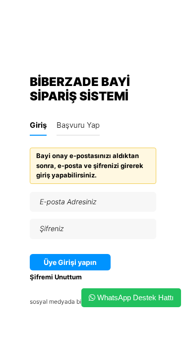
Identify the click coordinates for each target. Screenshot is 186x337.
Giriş (38, 125)
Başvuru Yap (78, 125)
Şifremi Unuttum (56, 277)
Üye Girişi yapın (70, 262)
